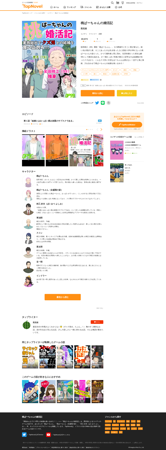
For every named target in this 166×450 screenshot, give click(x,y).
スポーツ (108, 428)
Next (100, 129)
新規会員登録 (130, 3)
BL (128, 428)
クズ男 (85, 74)
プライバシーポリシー (43, 447)
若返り (105, 74)
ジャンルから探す (39, 13)
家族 (134, 70)
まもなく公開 (104, 7)
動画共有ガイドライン (93, 447)
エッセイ (134, 428)
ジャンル (88, 7)
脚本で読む (100, 308)
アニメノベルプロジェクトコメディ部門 (95, 70)
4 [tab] (92, 129)
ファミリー (93, 34)
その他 (140, 428)
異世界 (107, 432)
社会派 (133, 425)
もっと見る (138, 137)
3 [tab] (90, 129)
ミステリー (115, 425)
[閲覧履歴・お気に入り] (117, 2)
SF (114, 421)
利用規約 (32, 447)
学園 (138, 421)
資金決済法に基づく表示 (76, 447)
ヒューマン (108, 421)
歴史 (138, 425)
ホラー (122, 425)
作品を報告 (140, 103)
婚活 (125, 70)
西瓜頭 (84, 28)
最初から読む (97, 93)
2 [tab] (88, 129)
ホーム (56, 7)
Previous (98, 129)
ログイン (140, 3)
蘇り (95, 74)
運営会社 (24, 447)
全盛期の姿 (115, 74)
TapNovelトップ (27, 13)
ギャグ (115, 70)
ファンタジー (121, 421)
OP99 (126, 74)
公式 (120, 7)
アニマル (123, 428)
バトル (133, 421)
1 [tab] (86, 129)
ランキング (71, 7)
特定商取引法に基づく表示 (59, 447)
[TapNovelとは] (123, 2)
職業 (128, 425)
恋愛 (100, 34)
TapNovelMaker (128, 125)
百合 (121, 432)
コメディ (50, 13)
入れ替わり (114, 432)
